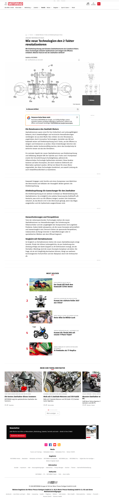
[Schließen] (77, 117)
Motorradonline (80, 494)
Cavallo (42, 494)
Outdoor (89, 494)
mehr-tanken (62, 494)
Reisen (48, 7)
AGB (29, 467)
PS (44, 474)
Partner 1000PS (71, 452)
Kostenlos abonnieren (18, 436)
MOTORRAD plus (63, 458)
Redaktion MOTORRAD (31, 57)
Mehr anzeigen (51, 413)
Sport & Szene (65, 7)
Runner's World (47, 496)
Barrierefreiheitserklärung (84, 467)
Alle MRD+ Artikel (9, 7)
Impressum (23, 467)
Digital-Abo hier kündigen (87, 458)
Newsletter (25, 458)
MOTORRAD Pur (74, 458)
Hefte (58, 0)
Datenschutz (49, 467)
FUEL (60, 474)
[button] (43, 84)
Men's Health (71, 494)
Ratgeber (55, 7)
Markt (73, 7)
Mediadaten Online (49, 452)
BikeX (28, 494)
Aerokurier (8, 494)
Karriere (67, 467)
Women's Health (57, 496)
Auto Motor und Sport (19, 494)
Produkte (63, 0)
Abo (54, 0)
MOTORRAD (39, 474)
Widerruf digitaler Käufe (52, 461)
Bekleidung (27, 7)
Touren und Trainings (36, 452)
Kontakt (16, 467)
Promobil (95, 494)
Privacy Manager (58, 467)
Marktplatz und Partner (36, 458)
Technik (43, 7)
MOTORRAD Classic (52, 474)
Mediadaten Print (60, 452)
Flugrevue (48, 494)
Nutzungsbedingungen (38, 467)
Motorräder (18, 7)
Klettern (55, 494)
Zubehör (36, 7)
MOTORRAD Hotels (15, 458)
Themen (73, 467)
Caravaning (35, 494)
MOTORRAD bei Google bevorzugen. (62, 123)
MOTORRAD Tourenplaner (50, 458)
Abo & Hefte (66, 474)
